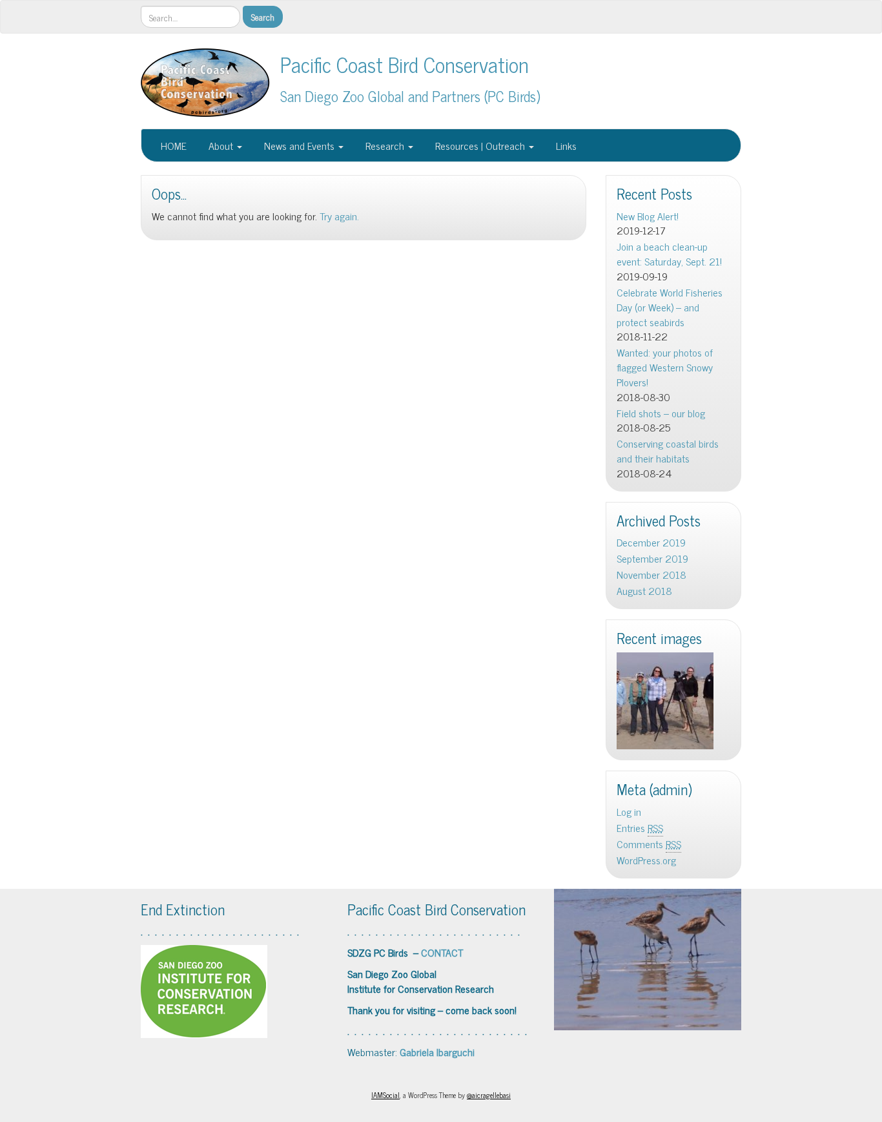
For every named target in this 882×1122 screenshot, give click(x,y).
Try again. (339, 215)
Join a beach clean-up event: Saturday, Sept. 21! (669, 254)
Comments (649, 843)
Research (385, 145)
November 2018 (651, 574)
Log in (629, 811)
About (221, 145)
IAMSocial (385, 1095)
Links (565, 145)
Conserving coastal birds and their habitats (668, 451)
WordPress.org (646, 860)
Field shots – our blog (661, 413)
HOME (174, 145)
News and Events (299, 145)
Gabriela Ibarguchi (437, 1051)
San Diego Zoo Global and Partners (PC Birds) (410, 96)
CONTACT (442, 952)
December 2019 (651, 542)
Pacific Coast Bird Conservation (404, 64)
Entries (640, 827)
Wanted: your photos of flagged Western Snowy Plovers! (665, 367)
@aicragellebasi (489, 1095)
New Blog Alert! (648, 216)
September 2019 (652, 558)
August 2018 (644, 590)
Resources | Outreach (480, 145)
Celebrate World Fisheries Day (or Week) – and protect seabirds (670, 307)
